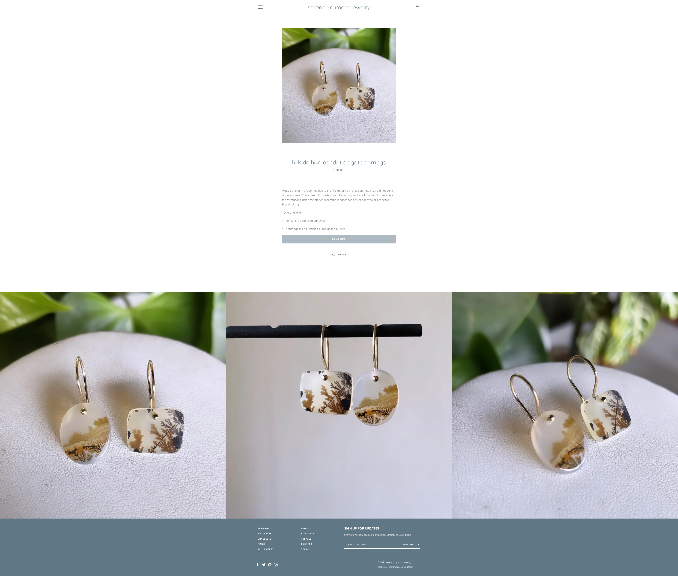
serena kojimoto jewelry (398, 562)
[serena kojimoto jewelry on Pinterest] (270, 564)
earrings (263, 528)
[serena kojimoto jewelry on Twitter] (264, 564)
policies (306, 538)
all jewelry (266, 549)
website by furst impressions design (394, 566)
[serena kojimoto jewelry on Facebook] (258, 564)
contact (306, 544)
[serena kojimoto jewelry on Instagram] (276, 564)
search (305, 549)
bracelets (264, 538)
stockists (307, 533)
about (305, 528)
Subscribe (409, 544)
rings (261, 544)
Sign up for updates (361, 528)
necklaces (265, 533)
